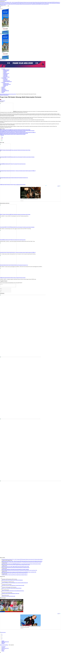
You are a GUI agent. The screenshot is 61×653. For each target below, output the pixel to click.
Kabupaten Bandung (6, 80)
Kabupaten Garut (6, 70)
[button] (8, 5)
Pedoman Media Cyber (5, 641)
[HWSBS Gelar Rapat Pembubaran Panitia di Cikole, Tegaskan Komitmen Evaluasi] (5, 183)
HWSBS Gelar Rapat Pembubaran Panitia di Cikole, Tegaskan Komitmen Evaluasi (12, 134)
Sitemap (3, 643)
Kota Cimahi (5, 79)
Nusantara (3, 82)
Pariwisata (3, 91)
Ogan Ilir (4, 86)
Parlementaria (4, 89)
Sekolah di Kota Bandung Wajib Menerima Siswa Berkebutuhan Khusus (13, 590)
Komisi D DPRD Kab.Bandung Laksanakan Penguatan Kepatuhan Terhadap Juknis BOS (15, 569)
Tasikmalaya (5, 75)
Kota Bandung (5, 78)
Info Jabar (3, 68)
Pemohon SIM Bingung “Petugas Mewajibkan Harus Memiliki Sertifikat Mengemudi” (15, 582)
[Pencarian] (0, 7)
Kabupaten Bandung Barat (7, 81)
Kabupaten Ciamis (6, 73)
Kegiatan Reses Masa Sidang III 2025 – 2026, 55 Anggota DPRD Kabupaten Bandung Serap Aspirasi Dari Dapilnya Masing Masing (20, 2)
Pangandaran (5, 74)
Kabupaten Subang (6, 69)
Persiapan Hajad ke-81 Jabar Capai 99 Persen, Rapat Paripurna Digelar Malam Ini (14, 574)
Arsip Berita (3, 646)
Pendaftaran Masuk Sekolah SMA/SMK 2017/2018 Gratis (10, 593)
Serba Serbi (3, 88)
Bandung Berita (2, 100)
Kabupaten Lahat (6, 83)
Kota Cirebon (5, 76)
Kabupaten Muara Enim (7, 84)
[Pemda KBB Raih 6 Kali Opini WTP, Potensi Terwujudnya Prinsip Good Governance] (8, 238)
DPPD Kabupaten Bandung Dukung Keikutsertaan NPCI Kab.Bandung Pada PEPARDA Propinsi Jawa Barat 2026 (31, 4)
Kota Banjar (5, 71)
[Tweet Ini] (2, 137)
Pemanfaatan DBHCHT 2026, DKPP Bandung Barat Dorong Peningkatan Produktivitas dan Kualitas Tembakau (17, 130)
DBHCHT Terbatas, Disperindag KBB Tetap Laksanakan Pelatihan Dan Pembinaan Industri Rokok (15, 129)
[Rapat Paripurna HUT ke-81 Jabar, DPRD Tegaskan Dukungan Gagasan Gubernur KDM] (16, 564)
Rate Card (3, 642)
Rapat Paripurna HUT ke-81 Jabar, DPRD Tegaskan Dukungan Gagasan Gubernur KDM (33, 3)
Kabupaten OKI (5, 85)
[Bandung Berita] (3, 59)
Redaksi (3, 650)
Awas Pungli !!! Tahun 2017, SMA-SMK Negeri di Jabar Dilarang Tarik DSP (13, 585)
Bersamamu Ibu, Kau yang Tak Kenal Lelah (8, 596)
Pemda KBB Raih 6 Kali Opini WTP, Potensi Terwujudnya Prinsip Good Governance (12, 131)
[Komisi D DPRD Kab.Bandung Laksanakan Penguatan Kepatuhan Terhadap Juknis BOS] (15, 567)
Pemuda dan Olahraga (5, 90)
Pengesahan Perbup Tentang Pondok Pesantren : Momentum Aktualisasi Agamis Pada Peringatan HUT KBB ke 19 (17, 132)
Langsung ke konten (3, 0)
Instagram (3, 647)
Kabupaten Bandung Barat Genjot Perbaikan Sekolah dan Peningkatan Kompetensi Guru (14, 133)
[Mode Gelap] (0, 6)
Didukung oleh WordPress (4, 644)
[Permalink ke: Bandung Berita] (0, 99)
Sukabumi (4, 72)
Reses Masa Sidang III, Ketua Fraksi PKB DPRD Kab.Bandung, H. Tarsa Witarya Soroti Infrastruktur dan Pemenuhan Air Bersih (21, 563)
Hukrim (3, 92)
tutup (1, 33)
